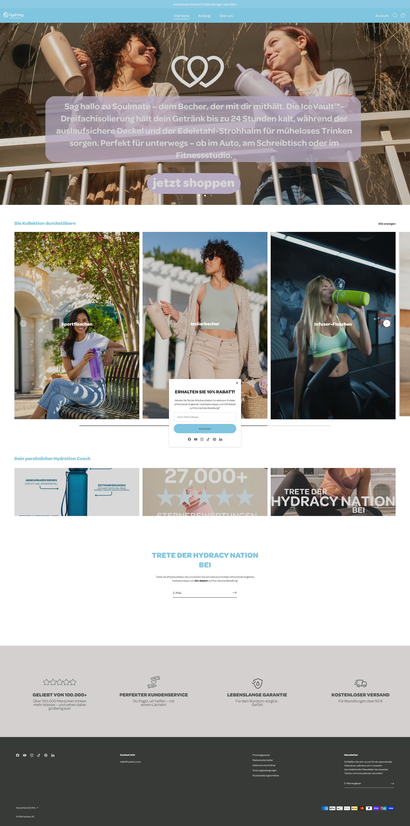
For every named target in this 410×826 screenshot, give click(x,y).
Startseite (181, 15)
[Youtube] (195, 439)
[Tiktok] (208, 439)
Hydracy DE (28, 816)
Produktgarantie (261, 755)
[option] (205, 102)
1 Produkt (205, 328)
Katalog (204, 15)
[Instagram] (202, 439)
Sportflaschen (77, 324)
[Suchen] (394, 15)
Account (382, 15)
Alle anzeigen (387, 223)
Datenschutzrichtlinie (264, 765)
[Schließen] (237, 383)
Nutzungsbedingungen (265, 770)
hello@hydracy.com (130, 761)
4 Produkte (333, 328)
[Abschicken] (234, 592)
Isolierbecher (205, 324)
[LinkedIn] (220, 439)
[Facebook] (189, 439)
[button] (199, 195)
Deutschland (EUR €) (26, 807)
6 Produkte (77, 328)
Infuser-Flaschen (333, 324)
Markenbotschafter (263, 760)
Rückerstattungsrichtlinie (266, 775)
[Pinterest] (214, 439)
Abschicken (205, 428)
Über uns (226, 15)
